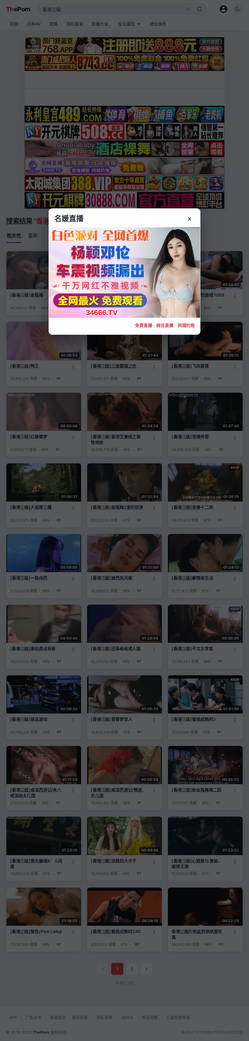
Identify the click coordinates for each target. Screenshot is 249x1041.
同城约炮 (186, 325)
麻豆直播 (164, 325)
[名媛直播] (124, 520)
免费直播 (143, 325)
